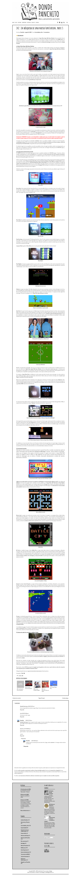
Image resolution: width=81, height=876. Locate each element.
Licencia (37, 22)
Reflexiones (23, 847)
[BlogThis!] (20, 675)
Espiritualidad (24, 827)
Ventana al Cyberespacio (24, 859)
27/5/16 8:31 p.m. (27, 728)
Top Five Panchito (24, 856)
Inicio (13, 22)
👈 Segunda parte (19, 35)
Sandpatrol (37, 872)
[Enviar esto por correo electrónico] (19, 675)
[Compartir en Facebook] (22, 675)
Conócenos (24, 22)
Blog (16, 22)
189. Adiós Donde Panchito (51, 792)
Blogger (51, 871)
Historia (19, 22)
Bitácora (29, 22)
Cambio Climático (24, 820)
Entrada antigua (65, 698)
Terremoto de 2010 (25, 854)
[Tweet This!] (23, 673)
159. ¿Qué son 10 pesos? (52, 805)
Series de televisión (25, 852)
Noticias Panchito (24, 845)
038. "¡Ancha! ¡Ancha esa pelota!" (28, 688)
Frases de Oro (23, 833)
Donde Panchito (40, 871)
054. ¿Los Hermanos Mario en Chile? (45, 690)
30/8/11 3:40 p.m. (25, 713)
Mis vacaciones (24, 841)
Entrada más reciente (17, 698)
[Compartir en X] (21, 675)
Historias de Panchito (25, 837)
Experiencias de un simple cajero (25, 830)
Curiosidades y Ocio (39, 32)
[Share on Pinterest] (24, 673)
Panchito (22, 720)
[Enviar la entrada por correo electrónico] (17, 675)
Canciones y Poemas (25, 822)
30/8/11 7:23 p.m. (29, 720)
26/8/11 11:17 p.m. (31, 706)
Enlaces (33, 22)
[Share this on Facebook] (21, 673)
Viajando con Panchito (25, 862)
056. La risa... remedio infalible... (37, 689)
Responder (22, 709)
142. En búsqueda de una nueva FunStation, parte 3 (39, 28)
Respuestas (23, 738)
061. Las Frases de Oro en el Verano (20, 689)
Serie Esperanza (24, 850)
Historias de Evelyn (25, 835)
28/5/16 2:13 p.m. (35, 740)
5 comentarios (47, 32)
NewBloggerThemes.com (50, 872)
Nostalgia (23, 843)
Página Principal (42, 698)
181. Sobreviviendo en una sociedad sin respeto (49, 819)
